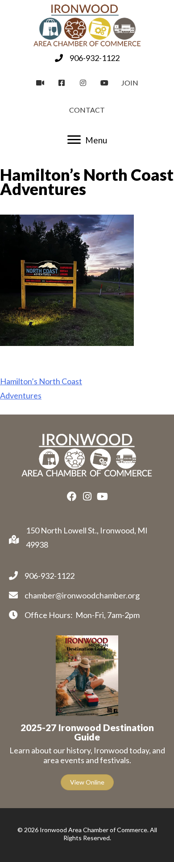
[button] (71, 496)
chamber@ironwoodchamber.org (82, 595)
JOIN (129, 82)
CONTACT (87, 110)
